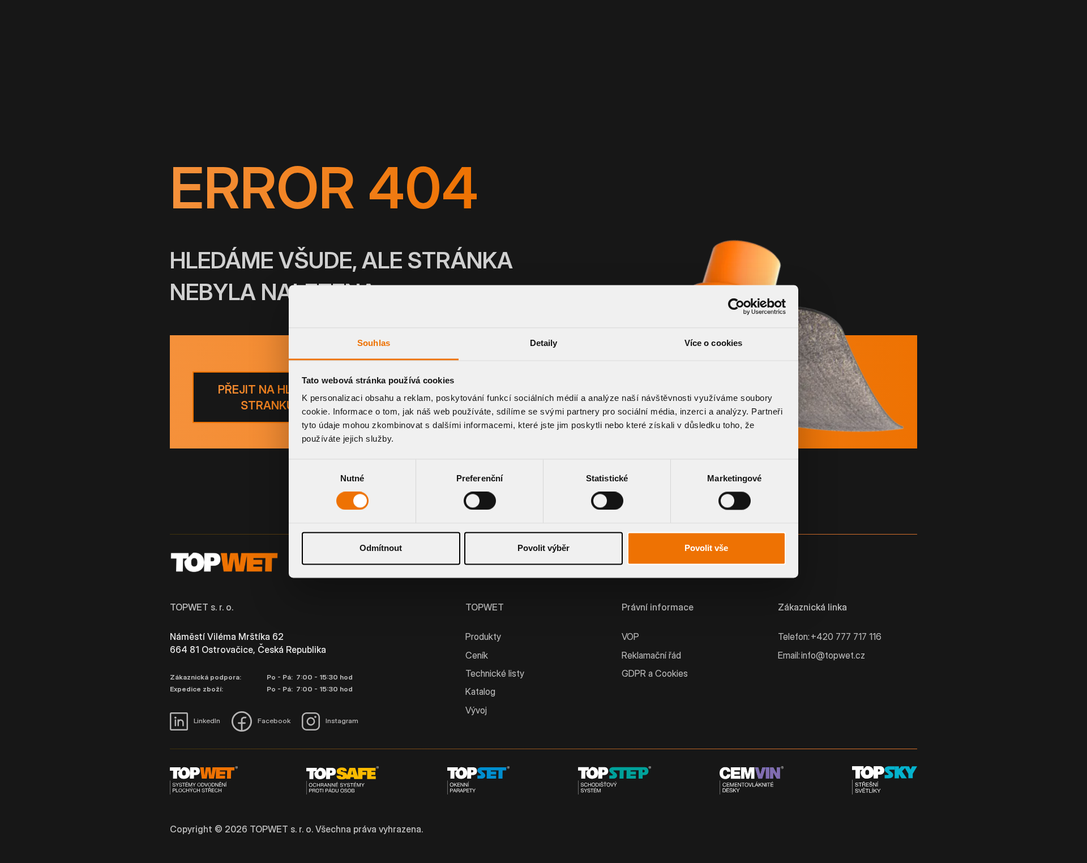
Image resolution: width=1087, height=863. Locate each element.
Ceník (476, 655)
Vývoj (476, 710)
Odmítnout (381, 548)
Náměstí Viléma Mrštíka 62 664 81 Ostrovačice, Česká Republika (248, 643)
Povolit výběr (543, 548)
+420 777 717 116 (846, 636)
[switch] (480, 501)
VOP (630, 636)
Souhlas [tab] (373, 343)
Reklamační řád (651, 655)
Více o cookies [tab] (713, 343)
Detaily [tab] (544, 343)
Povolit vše (706, 548)
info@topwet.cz (833, 655)
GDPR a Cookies (655, 673)
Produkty (483, 636)
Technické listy (494, 673)
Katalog (480, 691)
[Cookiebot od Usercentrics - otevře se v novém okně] (736, 306)
